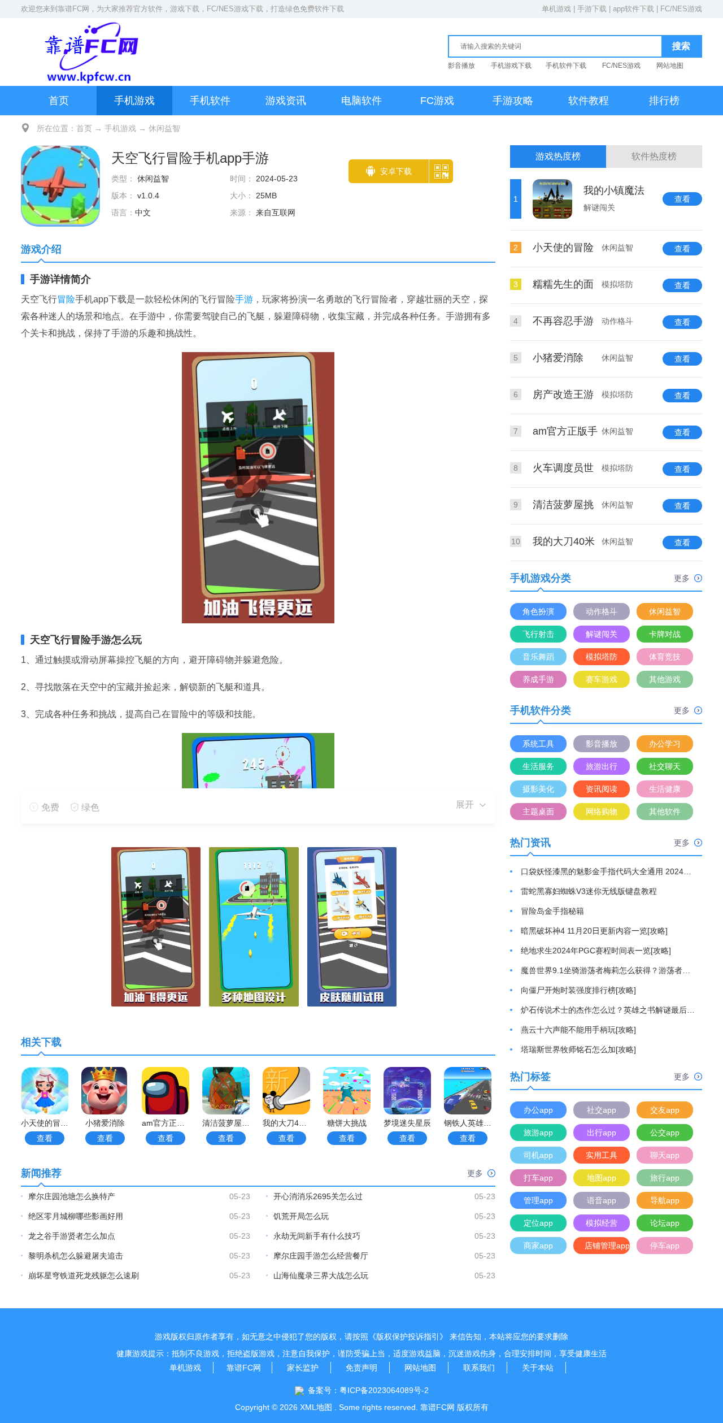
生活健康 (665, 788)
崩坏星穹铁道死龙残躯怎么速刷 (83, 1275)
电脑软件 (361, 100)
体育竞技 (665, 656)
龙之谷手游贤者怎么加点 (71, 1235)
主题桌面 (538, 811)
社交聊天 (665, 766)
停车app (665, 1245)
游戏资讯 (285, 100)
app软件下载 (633, 9)
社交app (601, 1109)
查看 (45, 1138)
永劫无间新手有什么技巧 (316, 1235)
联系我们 (479, 1367)
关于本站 (538, 1367)
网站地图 (669, 66)
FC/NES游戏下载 (235, 9)
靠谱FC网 (73, 9)
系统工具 (538, 743)
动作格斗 (601, 611)
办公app (538, 1109)
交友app (665, 1109)
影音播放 (461, 66)
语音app (601, 1200)
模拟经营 (601, 1222)
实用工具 (601, 1155)
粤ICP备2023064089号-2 (384, 1390)
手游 (244, 299)
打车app (538, 1177)
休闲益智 (164, 128)
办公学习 (665, 743)
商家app (538, 1245)
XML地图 (316, 1407)
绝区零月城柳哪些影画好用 (75, 1216)
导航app (665, 1200)
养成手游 (538, 679)
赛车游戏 (601, 679)
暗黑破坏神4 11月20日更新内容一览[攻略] (594, 930)
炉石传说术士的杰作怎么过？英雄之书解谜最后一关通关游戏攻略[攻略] (608, 1009)
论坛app (665, 1222)
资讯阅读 (601, 788)
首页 (59, 100)
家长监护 (303, 1367)
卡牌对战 (665, 634)
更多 (475, 1173)
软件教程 (588, 100)
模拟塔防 (601, 656)
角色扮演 (538, 611)
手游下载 (592, 9)
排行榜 (664, 100)
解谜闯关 (601, 634)
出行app (601, 1132)
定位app (538, 1222)
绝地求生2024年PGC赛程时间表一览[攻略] (596, 950)
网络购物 (601, 811)
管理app (538, 1200)
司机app (538, 1155)
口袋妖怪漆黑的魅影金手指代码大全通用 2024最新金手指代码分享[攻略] (608, 871)
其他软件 (665, 811)
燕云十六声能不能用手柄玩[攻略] (578, 1029)
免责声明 (361, 1367)
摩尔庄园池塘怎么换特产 (71, 1196)
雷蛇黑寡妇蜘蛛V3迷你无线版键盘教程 (589, 891)
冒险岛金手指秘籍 (552, 911)
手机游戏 (134, 100)
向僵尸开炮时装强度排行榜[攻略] (578, 990)
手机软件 (210, 100)
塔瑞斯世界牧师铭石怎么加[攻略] (578, 1049)
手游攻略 (513, 100)
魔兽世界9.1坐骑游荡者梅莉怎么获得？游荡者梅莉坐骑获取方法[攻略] (608, 970)
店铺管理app (607, 1245)
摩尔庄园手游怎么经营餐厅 (320, 1255)
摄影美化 (538, 788)
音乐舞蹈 (538, 656)
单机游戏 (556, 9)
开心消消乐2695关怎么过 (318, 1196)
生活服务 (538, 766)
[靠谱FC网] (88, 51)
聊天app (665, 1155)
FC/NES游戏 (681, 9)
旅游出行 (601, 766)
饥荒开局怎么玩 (301, 1216)
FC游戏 (437, 100)
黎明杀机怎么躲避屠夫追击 (75, 1255)
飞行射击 (538, 634)
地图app (601, 1177)
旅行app (665, 1177)
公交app (665, 1132)
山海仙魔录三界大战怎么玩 (320, 1275)
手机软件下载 (566, 66)
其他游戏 (665, 679)
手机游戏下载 (511, 66)
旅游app (538, 1132)
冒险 (66, 299)
